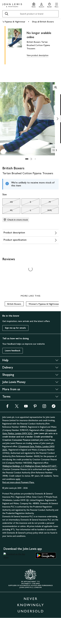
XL (7, 211)
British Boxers (14, 303)
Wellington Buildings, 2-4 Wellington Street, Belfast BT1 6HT (29, 466)
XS (7, 202)
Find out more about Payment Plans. (18, 482)
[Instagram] (44, 407)
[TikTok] (53, 407)
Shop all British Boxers (43, 21)
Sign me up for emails (15, 328)
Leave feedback (12, 350)
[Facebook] (7, 407)
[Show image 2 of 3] (57, 118)
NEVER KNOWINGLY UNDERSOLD (30, 605)
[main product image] (17, 44)
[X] (17, 407)
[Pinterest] (35, 407)
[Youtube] (26, 407)
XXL (46, 211)
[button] (56, 4)
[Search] (6, 13)
